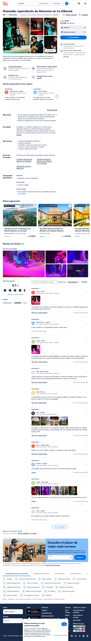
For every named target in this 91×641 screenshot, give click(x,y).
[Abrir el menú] (86, 292)
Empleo (67, 615)
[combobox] (73, 282)
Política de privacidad (47, 616)
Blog (66, 618)
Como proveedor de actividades (78, 611)
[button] (10, 15)
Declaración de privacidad (53, 565)
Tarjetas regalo (67, 625)
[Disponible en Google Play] (33, 611)
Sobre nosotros (67, 611)
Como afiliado (77, 620)
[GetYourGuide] (5, 3)
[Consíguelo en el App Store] (33, 618)
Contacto (44, 610)
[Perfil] (85, 3)
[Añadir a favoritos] (34, 205)
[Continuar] (57, 96)
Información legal (46, 613)
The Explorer (67, 630)
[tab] (17, 573)
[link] (20, 221)
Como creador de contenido (78, 616)
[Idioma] (78, 3)
